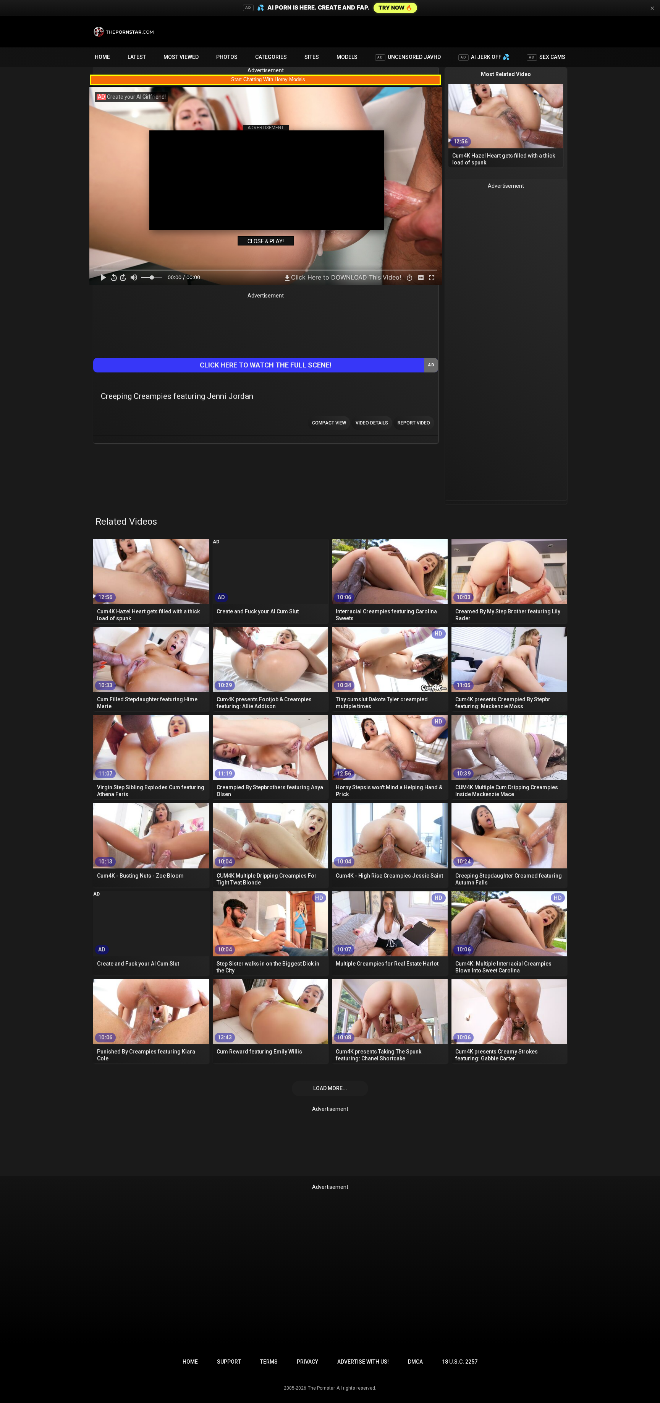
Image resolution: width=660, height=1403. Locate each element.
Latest (137, 57)
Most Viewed (181, 57)
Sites (311, 57)
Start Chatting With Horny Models (268, 79)
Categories (271, 57)
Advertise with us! (363, 1362)
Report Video (414, 423)
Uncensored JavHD (409, 57)
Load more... (330, 1088)
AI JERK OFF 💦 (485, 57)
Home (102, 57)
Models (347, 57)
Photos (227, 57)
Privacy (307, 1362)
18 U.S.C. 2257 (459, 1362)
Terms (269, 1362)
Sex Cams (547, 57)
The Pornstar (321, 1388)
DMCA (415, 1362)
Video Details (372, 423)
